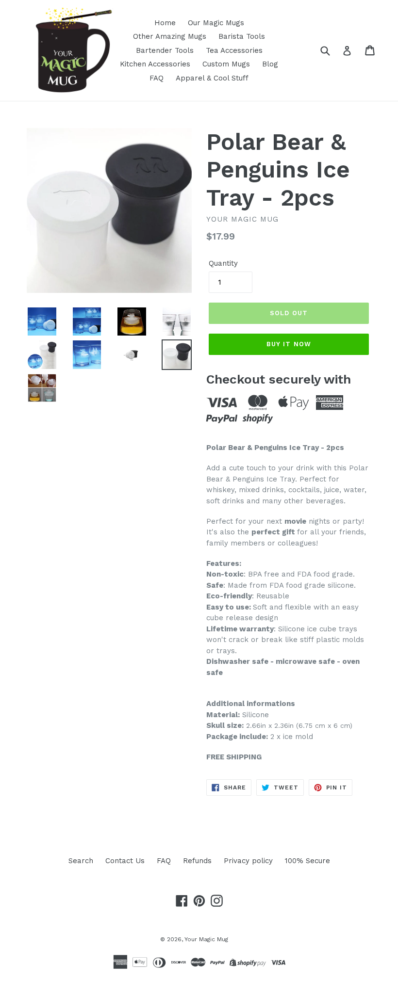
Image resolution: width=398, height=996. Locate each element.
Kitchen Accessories (155, 64)
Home (165, 22)
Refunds (197, 860)
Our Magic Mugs (216, 22)
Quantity (223, 263)
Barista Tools (241, 36)
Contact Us (125, 860)
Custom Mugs (226, 64)
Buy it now (288, 344)
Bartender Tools (165, 50)
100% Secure (307, 860)
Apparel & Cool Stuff (212, 78)
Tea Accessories (234, 50)
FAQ (156, 78)
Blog (270, 64)
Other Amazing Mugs (169, 36)
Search (80, 860)
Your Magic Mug (206, 939)
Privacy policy (248, 860)
